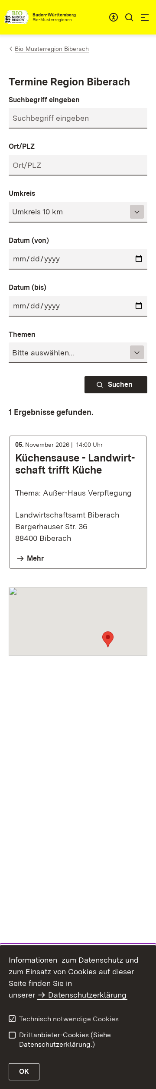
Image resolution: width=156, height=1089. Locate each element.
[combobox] (113, 17)
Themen (22, 334)
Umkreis (22, 193)
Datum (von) (29, 240)
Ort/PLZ (22, 146)
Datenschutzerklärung (87, 994)
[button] (108, 639)
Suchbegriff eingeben (44, 100)
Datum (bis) (27, 287)
